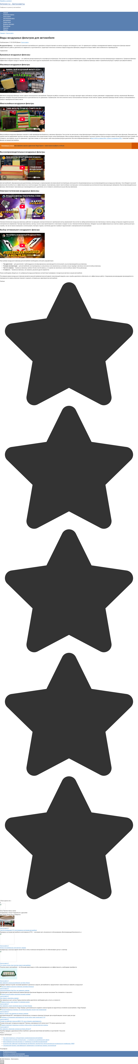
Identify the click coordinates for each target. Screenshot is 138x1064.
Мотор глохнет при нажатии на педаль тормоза (14, 1013)
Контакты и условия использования (14, 1054)
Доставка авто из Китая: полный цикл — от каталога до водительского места (26, 1040)
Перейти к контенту (6, 1)
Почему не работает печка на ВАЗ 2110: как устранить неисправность (20, 1021)
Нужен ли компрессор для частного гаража (13, 947)
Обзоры (5, 30)
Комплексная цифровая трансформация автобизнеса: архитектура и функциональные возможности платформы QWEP (39, 1043)
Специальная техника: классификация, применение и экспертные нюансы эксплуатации (29, 1045)
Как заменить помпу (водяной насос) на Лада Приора (16, 1006)
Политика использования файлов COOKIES (16, 1056)
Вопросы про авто (8, 24)
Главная (5, 12)
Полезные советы (8, 14)
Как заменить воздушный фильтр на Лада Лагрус (15, 983)
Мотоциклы (6, 26)
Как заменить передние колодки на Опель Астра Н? (15, 1029)
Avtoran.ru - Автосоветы (12, 4)
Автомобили (7, 20)
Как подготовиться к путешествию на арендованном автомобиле (23, 1038)
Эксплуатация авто (9, 18)
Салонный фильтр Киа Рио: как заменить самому (14, 990)
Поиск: (2, 1033)
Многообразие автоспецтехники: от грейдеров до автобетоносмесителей (25, 1041)
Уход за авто (7, 16)
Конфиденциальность (9, 1052)
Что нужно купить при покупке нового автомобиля (15, 965)
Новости (5, 28)
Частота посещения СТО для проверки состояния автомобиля (18, 930)
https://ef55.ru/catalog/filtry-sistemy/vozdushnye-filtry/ (106, 138)
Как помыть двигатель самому (9, 998)
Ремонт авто (7, 22)
